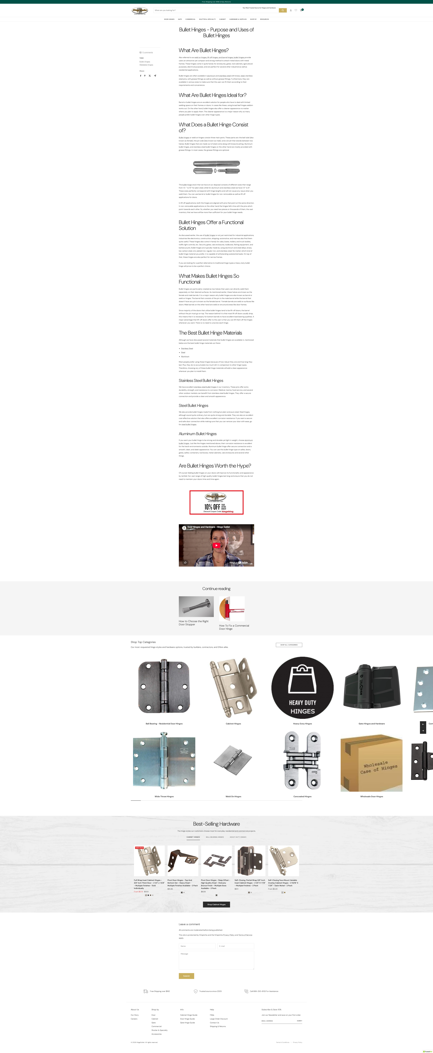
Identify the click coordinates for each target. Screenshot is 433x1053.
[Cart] (301, 10)
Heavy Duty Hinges (238, 837)
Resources (264, 19)
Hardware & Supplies (238, 19)
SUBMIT (299, 1021)
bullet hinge (187, 185)
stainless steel (225, 76)
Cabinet (222, 19)
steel (243, 76)
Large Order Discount (219, 1019)
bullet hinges (210, 235)
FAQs (212, 1015)
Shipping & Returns (218, 1026)
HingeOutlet (140, 1042)
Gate (180, 19)
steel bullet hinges (189, 424)
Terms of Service (245, 935)
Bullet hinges (184, 137)
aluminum (211, 76)
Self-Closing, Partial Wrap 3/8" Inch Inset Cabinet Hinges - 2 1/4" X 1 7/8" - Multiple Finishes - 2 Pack (250, 883)
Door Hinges (169, 19)
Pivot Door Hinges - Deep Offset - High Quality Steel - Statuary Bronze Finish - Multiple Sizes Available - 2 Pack (215, 884)
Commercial (190, 19)
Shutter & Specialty (207, 19)
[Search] (283, 10)
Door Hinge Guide (187, 1019)
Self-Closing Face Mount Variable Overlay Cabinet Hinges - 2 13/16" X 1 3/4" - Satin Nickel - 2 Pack (283, 883)
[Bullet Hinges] (216, 167)
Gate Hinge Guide (187, 1022)
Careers (134, 1019)
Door (153, 1015)
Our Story (135, 1015)
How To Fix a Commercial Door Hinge (234, 627)
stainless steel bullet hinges (205, 387)
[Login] (291, 10)
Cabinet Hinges (193, 837)
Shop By (253, 19)
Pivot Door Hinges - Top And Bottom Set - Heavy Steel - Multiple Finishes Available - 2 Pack (183, 883)
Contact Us (214, 1022)
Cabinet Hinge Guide (188, 1015)
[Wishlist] (296, 10)
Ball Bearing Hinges (215, 837)
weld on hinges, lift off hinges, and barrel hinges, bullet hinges (219, 57)
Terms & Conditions (282, 1042)
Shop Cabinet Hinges (216, 904)
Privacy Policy (229, 935)
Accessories (157, 1034)
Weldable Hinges (146, 65)
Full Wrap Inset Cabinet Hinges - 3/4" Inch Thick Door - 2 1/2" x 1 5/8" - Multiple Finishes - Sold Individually (149, 884)
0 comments (147, 52)
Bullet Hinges (144, 61)
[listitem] (140, 76)
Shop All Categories (289, 645)
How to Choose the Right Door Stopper (193, 622)
